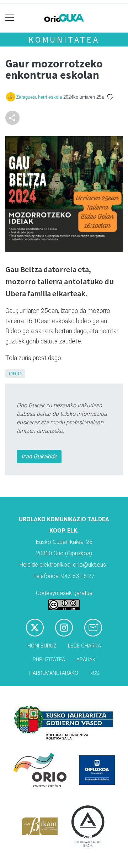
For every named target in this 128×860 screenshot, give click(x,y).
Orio (15, 373)
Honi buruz (42, 646)
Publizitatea (49, 660)
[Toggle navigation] (9, 18)
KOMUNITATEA (64, 39)
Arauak (86, 660)
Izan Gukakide (39, 456)
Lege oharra (84, 646)
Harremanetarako (53, 673)
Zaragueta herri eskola (39, 97)
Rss (94, 673)
